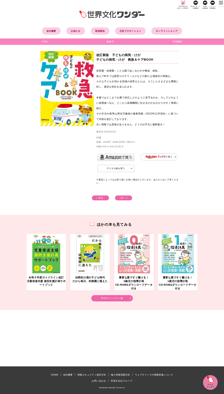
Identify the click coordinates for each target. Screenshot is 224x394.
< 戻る (99, 198)
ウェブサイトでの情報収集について (154, 374)
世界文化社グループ (121, 381)
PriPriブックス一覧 (112, 298)
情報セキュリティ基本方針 (91, 374)
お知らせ (75, 31)
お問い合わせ (99, 381)
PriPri (45, 41)
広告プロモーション (130, 31)
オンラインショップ (167, 31)
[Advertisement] (86, 338)
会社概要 (51, 31)
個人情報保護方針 (120, 374)
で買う (169, 156)
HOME (54, 374)
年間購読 (177, 41)
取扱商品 (100, 31)
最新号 (110, 41)
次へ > (124, 198)
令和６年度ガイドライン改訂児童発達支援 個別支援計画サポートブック (46, 281)
